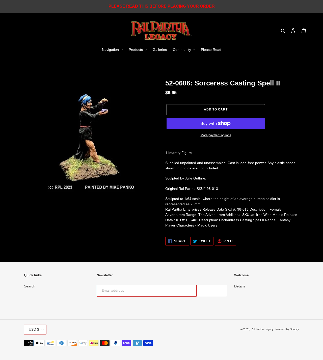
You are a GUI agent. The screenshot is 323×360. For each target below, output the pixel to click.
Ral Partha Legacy (262, 329)
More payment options (216, 135)
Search (29, 286)
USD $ (34, 329)
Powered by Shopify (287, 329)
